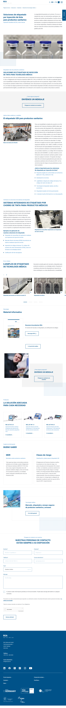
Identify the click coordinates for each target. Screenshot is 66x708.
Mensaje (5, 574)
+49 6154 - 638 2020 (8, 655)
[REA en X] (15, 668)
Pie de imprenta (7, 677)
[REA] (7, 2)
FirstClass (36, 680)
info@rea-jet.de (7, 661)
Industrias (19, 7)
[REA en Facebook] (10, 668)
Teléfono (5, 557)
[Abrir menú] (62, 2)
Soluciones (13, 7)
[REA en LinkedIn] (4, 668)
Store (4, 683)
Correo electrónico (38, 557)
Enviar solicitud (10, 617)
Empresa (36, 549)
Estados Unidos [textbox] (9, 569)
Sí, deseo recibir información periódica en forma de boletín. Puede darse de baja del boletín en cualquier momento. (33, 592)
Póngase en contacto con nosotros (33, 105)
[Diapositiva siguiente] (6, 275)
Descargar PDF (31, 333)
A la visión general (32, 513)
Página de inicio (6, 7)
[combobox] (17, 569)
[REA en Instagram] (25, 668)
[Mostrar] (17, 132)
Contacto (5, 680)
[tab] (25, 302)
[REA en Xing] (20, 668)
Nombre (5, 549)
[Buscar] (56, 2)
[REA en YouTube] (30, 668)
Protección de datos (39, 677)
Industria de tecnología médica (29, 7)
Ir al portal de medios (33, 346)
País (4, 566)
